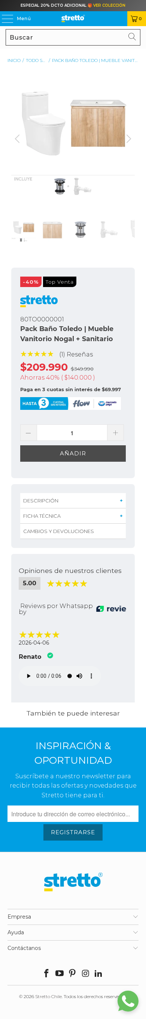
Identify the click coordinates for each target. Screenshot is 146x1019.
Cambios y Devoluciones (58, 531)
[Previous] (18, 144)
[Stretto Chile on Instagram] (85, 974)
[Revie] (111, 609)
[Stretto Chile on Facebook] (46, 974)
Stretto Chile (48, 996)
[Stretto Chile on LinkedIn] (98, 974)
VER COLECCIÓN (109, 5)
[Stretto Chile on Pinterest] (72, 974)
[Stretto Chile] (73, 18)
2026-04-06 (34, 642)
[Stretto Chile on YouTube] (59, 974)
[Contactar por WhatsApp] (128, 1001)
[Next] (127, 144)
